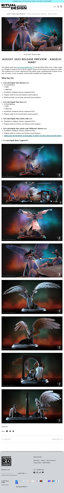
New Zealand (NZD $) (21, 486)
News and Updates (18, 14)
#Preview (5, 426)
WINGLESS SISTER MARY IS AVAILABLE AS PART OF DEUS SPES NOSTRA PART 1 (33, 136)
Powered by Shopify (5, 484)
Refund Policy (46, 462)
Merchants (36, 460)
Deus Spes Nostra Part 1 (25, 67)
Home (9, 14)
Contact (43, 460)
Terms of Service (50, 460)
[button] (58, 6)
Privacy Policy (37, 462)
